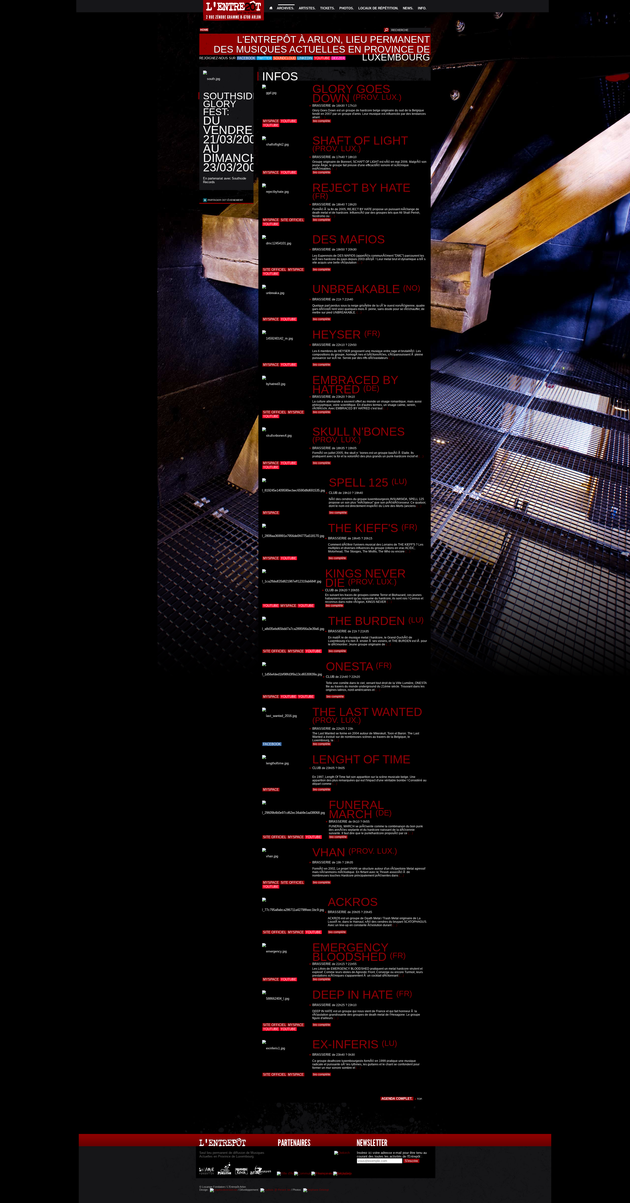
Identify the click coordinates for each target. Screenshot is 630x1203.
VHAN (354, 852)
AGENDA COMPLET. (396, 1098)
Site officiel (292, 220)
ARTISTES (307, 8)
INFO (421, 8)
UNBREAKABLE (366, 289)
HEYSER (346, 334)
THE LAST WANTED (367, 715)
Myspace (271, 121)
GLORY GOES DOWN (357, 93)
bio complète (321, 121)
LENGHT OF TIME (361, 759)
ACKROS (353, 901)
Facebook (272, 744)
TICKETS (327, 8)
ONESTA (359, 666)
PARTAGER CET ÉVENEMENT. (225, 200)
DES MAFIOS (348, 239)
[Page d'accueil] (270, 8)
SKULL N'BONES (358, 434)
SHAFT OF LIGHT (360, 143)
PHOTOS (346, 8)
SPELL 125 (368, 482)
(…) (322, 117)
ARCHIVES (285, 8)
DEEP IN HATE (362, 994)
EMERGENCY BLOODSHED (359, 952)
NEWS (407, 8)
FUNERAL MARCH (360, 809)
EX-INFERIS (354, 1044)
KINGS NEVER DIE (365, 578)
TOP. (419, 1099)
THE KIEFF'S (372, 528)
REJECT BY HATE (361, 190)
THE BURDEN (376, 620)
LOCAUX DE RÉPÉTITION (377, 8)
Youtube (288, 121)
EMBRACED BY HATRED (355, 384)
